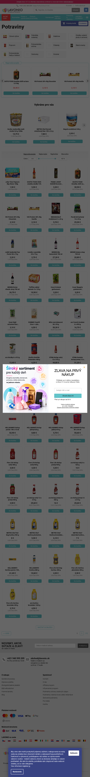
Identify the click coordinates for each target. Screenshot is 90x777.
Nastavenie (17, 772)
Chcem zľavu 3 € (67, 396)
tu (29, 766)
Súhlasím (73, 753)
